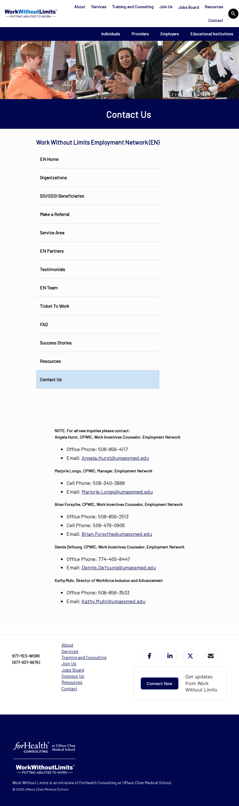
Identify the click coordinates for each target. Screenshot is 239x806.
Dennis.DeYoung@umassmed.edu (119, 567)
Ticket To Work (54, 306)
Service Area (52, 232)
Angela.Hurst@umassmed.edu (115, 458)
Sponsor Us (72, 676)
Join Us (166, 6)
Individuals (110, 33)
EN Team (49, 287)
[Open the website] (30, 13)
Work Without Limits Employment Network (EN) (97, 142)
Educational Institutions (212, 33)
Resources (214, 6)
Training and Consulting (133, 6)
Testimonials (52, 269)
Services (98, 6)
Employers (170, 33)
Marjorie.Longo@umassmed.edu (117, 491)
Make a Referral (54, 214)
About (79, 6)
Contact (215, 20)
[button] (149, 656)
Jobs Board (188, 7)
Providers (140, 33)
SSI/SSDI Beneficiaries (62, 195)
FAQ (44, 324)
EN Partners (52, 251)
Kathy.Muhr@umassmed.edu (113, 601)
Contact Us (51, 379)
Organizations (53, 177)
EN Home (49, 159)
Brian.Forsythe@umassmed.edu (117, 534)
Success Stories (56, 342)
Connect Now (160, 683)
